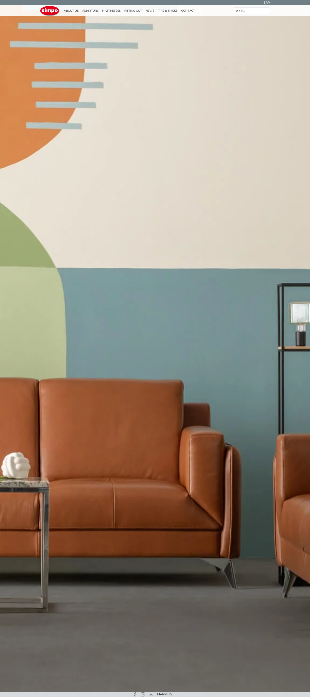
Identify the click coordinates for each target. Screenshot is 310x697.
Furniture (90, 10)
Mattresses (111, 10)
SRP (267, 3)
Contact (188, 10)
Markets (164, 694)
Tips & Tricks (168, 10)
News (150, 10)
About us (71, 10)
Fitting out (133, 10)
